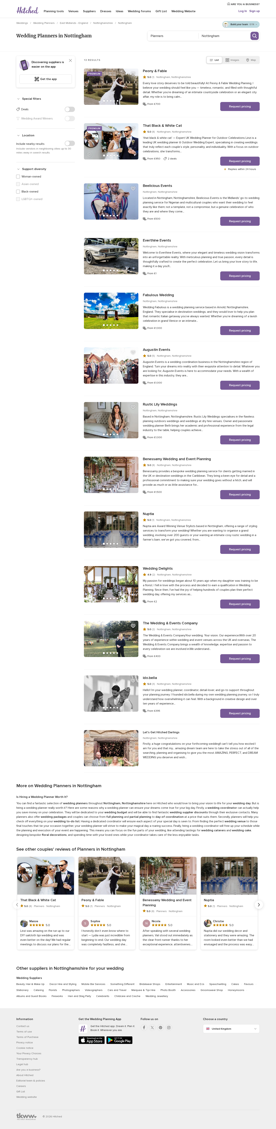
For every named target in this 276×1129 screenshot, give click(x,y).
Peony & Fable (155, 71)
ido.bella (150, 678)
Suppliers (89, 11)
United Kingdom (221, 1028)
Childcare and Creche (127, 996)
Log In (242, 11)
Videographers (94, 990)
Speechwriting (217, 984)
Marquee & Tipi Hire (143, 990)
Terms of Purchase (27, 1037)
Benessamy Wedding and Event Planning (177, 459)
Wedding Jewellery (157, 996)
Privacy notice (24, 1042)
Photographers (71, 990)
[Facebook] (144, 1027)
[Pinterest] (160, 1027)
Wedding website (26, 1097)
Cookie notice (24, 1048)
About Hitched (24, 1075)
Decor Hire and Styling (63, 984)
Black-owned (30, 191)
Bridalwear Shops (150, 984)
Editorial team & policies (30, 1080)
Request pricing (240, 106)
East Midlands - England (74, 23)
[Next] (259, 905)
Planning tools (54, 11)
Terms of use (24, 1031)
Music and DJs (195, 984)
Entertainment (173, 984)
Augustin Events (156, 349)
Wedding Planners (44, 23)
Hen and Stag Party (79, 996)
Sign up (254, 11)
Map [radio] (253, 60)
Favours (248, 984)
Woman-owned (31, 176)
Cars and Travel (117, 990)
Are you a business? (28, 1069)
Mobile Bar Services (93, 984)
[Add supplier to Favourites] (133, 74)
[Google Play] (119, 1043)
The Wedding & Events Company (170, 623)
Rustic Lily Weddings (160, 404)
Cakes (235, 984)
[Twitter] (152, 1027)
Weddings (22, 23)
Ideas (119, 11)
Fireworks (57, 996)
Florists (53, 990)
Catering (39, 990)
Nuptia (148, 514)
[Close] (70, 60)
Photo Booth (168, 990)
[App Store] (91, 1043)
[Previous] (17, 905)
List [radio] (217, 60)
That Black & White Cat (162, 125)
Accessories (188, 990)
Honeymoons (236, 990)
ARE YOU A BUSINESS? (245, 4)
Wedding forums (139, 11)
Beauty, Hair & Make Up (30, 984)
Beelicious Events (157, 186)
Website (183, 11)
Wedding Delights (158, 568)
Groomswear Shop (212, 990)
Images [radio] (235, 60)
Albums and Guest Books (31, 996)
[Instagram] (168, 1027)
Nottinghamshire (103, 23)
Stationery (22, 990)
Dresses (105, 11)
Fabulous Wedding (158, 295)
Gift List (161, 11)
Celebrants (102, 996)
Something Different (122, 984)
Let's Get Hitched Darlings (161, 732)
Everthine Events (157, 240)
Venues (73, 11)
